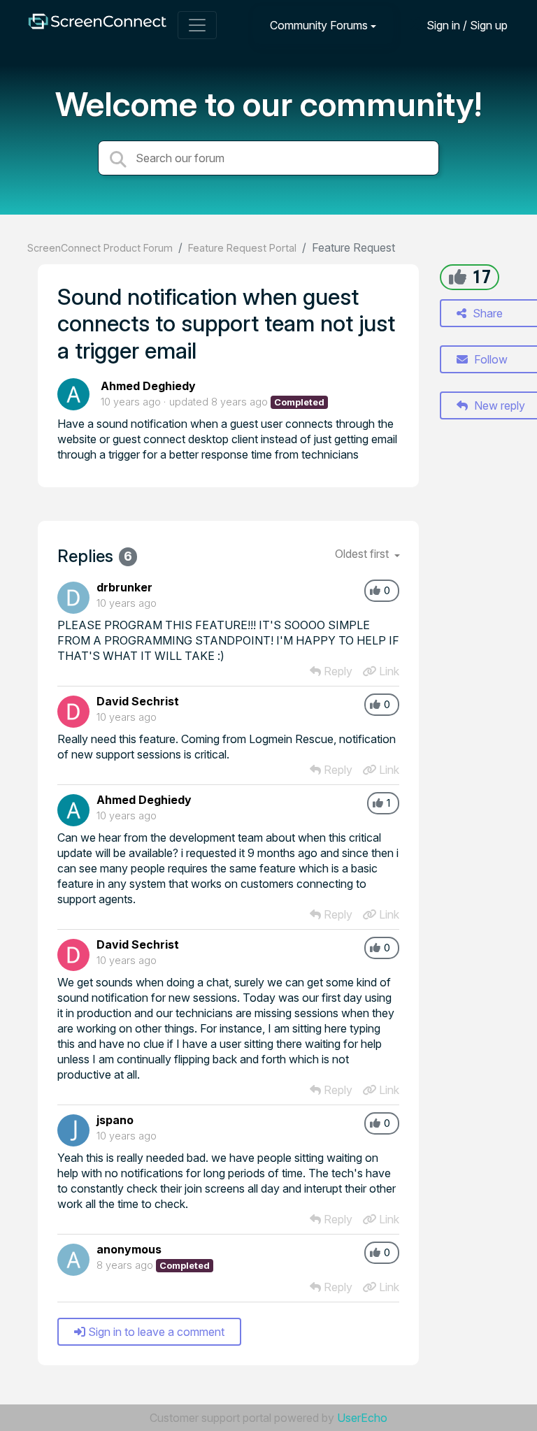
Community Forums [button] (319, 25)
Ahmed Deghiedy (148, 386)
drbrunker (124, 587)
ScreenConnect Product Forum (100, 248)
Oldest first (363, 554)
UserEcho (362, 1418)
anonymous (129, 1249)
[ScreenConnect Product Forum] (97, 25)
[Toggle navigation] (197, 25)
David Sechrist (137, 701)
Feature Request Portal (242, 248)
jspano (115, 1120)
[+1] (457, 276)
